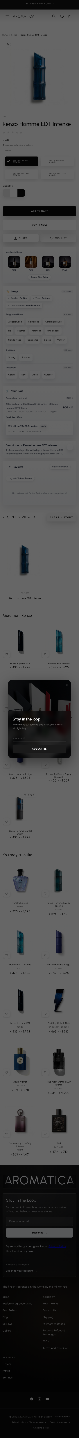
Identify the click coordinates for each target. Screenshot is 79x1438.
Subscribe (39, 748)
